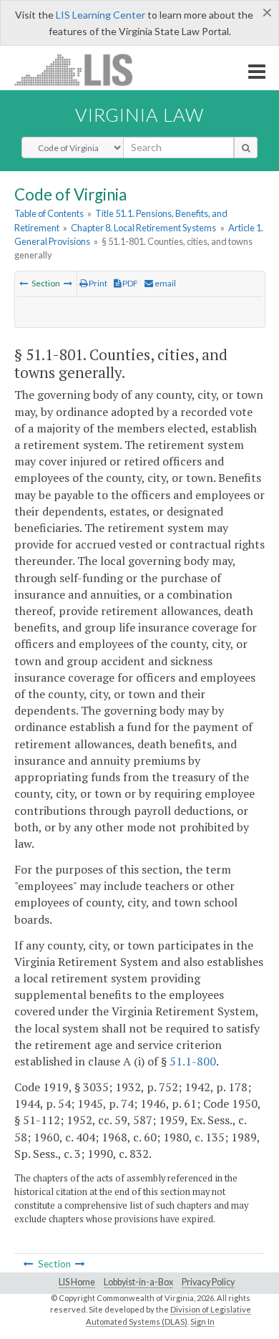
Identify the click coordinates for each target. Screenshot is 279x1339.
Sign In (202, 1321)
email (164, 283)
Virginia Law (139, 114)
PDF (129, 283)
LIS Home (77, 1282)
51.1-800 (193, 1061)
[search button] (246, 147)
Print (97, 283)
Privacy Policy (208, 1282)
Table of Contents (49, 213)
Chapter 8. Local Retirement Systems (143, 227)
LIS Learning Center (100, 15)
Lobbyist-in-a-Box (138, 1282)
